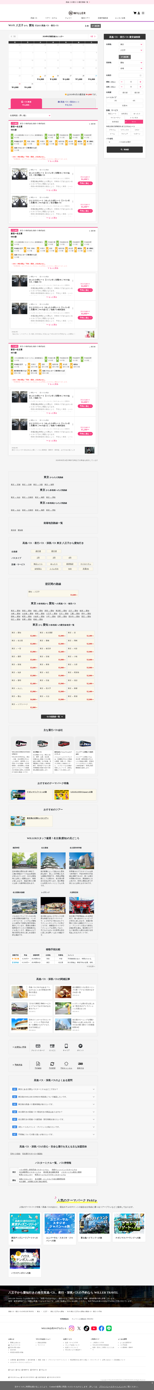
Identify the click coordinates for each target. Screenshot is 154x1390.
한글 (19, 1370)
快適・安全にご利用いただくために (103, 1348)
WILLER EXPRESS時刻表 (101, 1345)
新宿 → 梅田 (39, 510)
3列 (54, 558)
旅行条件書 (31, 1360)
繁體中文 (26, 1370)
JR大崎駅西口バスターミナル (30, 1172)
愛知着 (20, 530)
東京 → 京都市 (27, 497)
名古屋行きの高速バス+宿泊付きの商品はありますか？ (40, 1112)
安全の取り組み (15, 1347)
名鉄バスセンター (26, 1179)
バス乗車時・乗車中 (126, 1347)
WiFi (70, 569)
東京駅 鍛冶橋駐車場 (51, 1172)
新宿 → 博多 (51, 510)
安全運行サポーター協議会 (32, 1154)
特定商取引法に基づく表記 (78, 1360)
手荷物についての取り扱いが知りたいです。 (36, 1134)
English (12, 1370)
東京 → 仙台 (15, 497)
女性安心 (38, 569)
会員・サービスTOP (71, 1342)
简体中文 (35, 1370)
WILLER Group (15, 1377)
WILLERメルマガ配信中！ (73, 1350)
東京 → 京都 (27, 484)
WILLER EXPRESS (29, 1377)
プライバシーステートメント (57, 1360)
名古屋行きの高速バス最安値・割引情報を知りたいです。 (41, 1119)
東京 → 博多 (51, 497)
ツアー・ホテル (51, 18)
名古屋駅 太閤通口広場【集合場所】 (33, 1181)
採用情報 (22, 1360)
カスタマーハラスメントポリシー (21, 1362)
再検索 (126, 149)
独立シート (38, 564)
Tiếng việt (44, 1370)
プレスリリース (15, 1345)
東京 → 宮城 (15, 484)
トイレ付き (54, 569)
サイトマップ (94, 1360)
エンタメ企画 (120, 18)
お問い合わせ (106, 1360)
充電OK (86, 569)
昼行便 (38, 551)
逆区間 (96, 26)
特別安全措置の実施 (16, 1352)
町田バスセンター (26, 1175)
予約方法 (18, 1065)
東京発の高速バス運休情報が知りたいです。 (36, 1104)
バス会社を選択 (125, 142)
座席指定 (70, 564)
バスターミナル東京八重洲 (71, 1172)
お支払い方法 (20, 1047)
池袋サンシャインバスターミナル (64, 1170)
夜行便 (54, 551)
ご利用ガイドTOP (98, 1342)
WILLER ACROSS (55, 1377)
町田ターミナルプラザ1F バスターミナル (50, 1175)
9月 (92, 36)
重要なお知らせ (15, 1342)
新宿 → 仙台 (15, 510)
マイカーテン (85, 564)
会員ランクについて (71, 1347)
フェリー (68, 18)
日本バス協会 (15, 1154)
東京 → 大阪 (38, 484)
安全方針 (13, 1350)
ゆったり (54, 564)
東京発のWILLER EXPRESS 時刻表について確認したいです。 (43, 1097)
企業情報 (13, 1360)
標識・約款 (41, 1360)
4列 (70, 558)
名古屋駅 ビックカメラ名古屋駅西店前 (50, 1179)
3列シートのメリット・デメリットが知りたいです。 (39, 1127)
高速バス (34, 18)
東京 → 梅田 (39, 497)
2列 (38, 558)
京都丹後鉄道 (103, 18)
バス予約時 (123, 1345)
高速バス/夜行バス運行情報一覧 (77, 2)
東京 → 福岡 (49, 484)
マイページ (41, 1345)
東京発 (13, 530)
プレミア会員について (72, 1345)
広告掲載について (119, 1360)
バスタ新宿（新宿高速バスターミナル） (34, 1170)
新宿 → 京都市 (27, 510)
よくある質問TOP (125, 1342)
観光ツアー (85, 18)
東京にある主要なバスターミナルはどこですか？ (38, 1089)
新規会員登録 (42, 1342)
